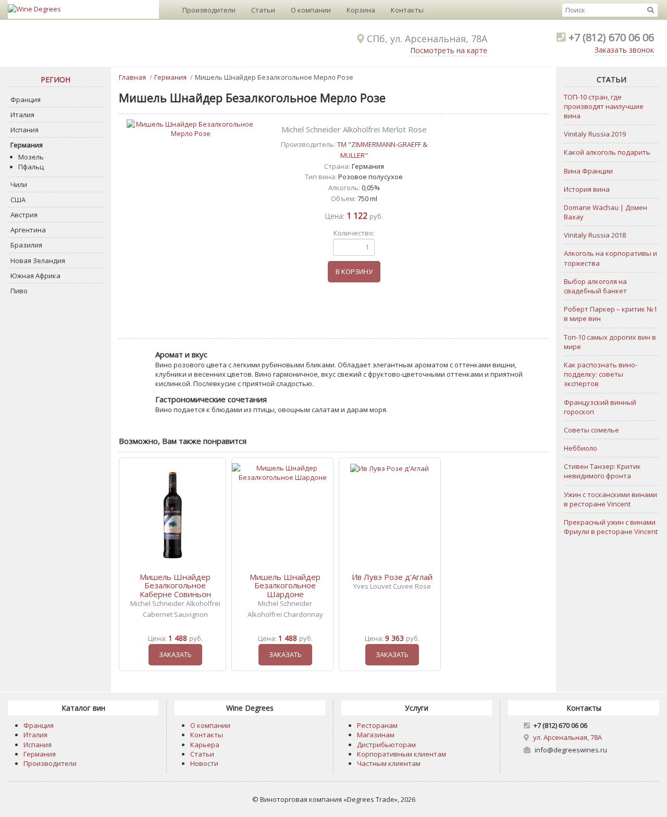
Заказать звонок (624, 50)
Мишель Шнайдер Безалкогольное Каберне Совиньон (175, 585)
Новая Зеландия (37, 260)
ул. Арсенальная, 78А (567, 737)
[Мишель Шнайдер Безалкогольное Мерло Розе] (190, 128)
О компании (311, 10)
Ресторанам (377, 725)
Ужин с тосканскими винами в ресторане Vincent (610, 499)
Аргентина (28, 229)
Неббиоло (580, 448)
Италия (22, 114)
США (18, 199)
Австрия (24, 214)
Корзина (361, 10)
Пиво (19, 290)
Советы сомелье (591, 430)
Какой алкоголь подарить (607, 152)
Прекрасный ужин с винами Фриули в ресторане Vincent (611, 526)
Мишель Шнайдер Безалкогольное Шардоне (285, 585)
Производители (209, 10)
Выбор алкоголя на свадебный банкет (595, 286)
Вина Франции (588, 171)
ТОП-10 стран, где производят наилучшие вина (604, 106)
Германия (26, 145)
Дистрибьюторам (386, 744)
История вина (587, 189)
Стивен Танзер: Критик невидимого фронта (602, 471)
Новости (204, 763)
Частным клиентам (389, 763)
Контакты (407, 10)
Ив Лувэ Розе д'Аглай (392, 577)
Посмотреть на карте (448, 50)
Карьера (204, 744)
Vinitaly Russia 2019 (595, 134)
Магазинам (375, 734)
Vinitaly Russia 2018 (595, 235)
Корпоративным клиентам (401, 754)
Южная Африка (35, 275)
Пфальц (31, 166)
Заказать (175, 654)
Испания (24, 129)
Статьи (263, 10)
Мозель (31, 157)
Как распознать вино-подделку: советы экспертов (600, 374)
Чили (18, 184)
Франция (25, 99)
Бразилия (26, 245)
